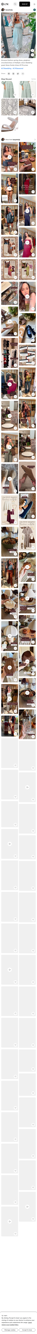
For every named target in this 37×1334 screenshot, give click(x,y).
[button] (34, 4)
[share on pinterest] (13, 73)
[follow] (34, 10)
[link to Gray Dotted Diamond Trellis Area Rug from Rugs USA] (9, 107)
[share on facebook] (8, 73)
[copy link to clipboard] (22, 73)
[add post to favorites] (32, 54)
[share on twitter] (18, 73)
